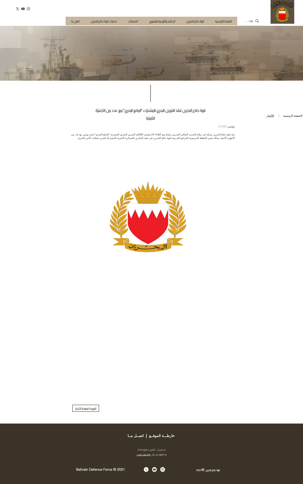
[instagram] (28, 9)
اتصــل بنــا (136, 436)
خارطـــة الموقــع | (159, 436)
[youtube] (23, 9)
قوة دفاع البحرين (143, 454)
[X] (17, 9)
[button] (103, 21)
